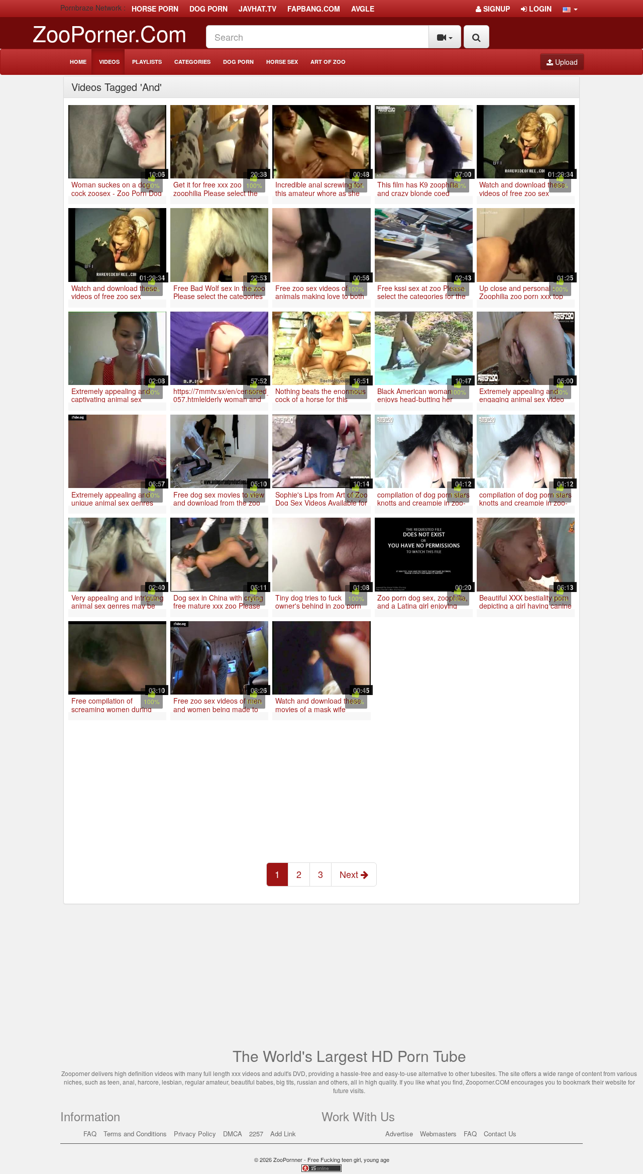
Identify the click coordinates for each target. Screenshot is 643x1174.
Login (539, 9)
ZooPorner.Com (110, 32)
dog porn (208, 9)
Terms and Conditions (135, 1133)
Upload (565, 62)
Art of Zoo (328, 61)
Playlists (147, 61)
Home (78, 61)
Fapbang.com (313, 9)
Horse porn (155, 9)
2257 (256, 1133)
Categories (192, 61)
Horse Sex (282, 61)
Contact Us (500, 1133)
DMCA (232, 1133)
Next (350, 874)
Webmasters (438, 1133)
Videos (109, 61)
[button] (570, 9)
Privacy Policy (195, 1133)
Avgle (362, 9)
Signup (495, 9)
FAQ (89, 1133)
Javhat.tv (257, 9)
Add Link (283, 1133)
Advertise (399, 1133)
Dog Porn (238, 61)
